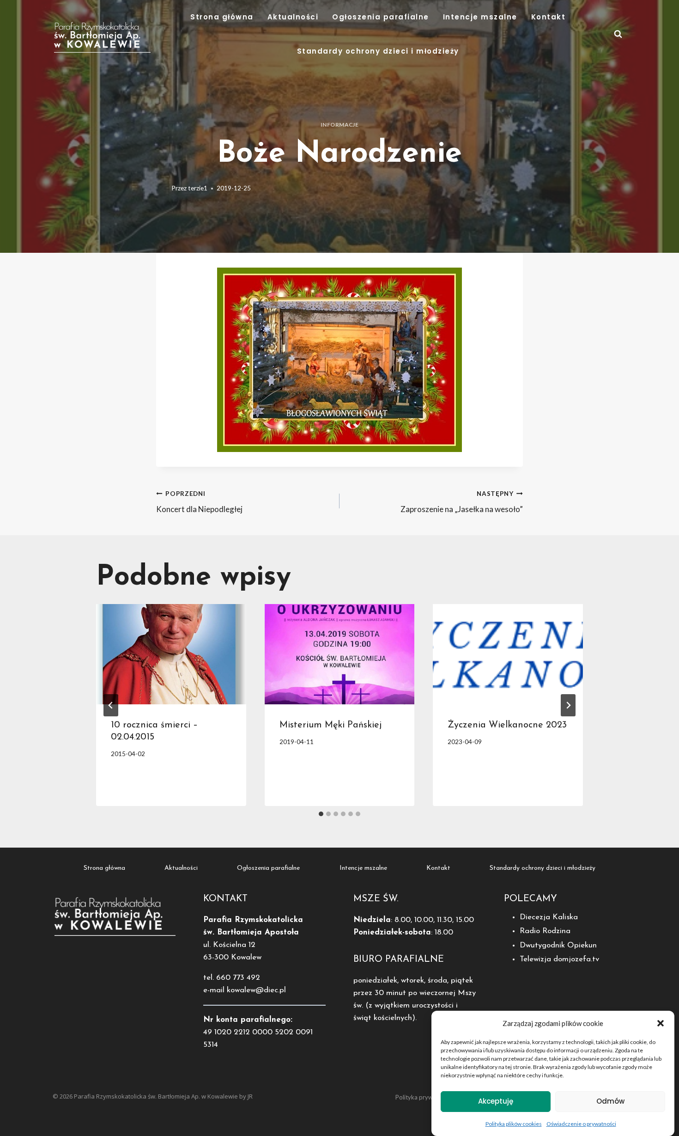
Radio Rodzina (545, 931)
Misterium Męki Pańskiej (330, 725)
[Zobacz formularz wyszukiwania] (618, 34)
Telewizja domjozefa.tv (559, 959)
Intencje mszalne (480, 17)
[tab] (321, 814)
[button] (660, 1023)
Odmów (610, 1101)
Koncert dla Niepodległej (199, 502)
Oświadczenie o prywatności (581, 1123)
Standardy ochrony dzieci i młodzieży (378, 51)
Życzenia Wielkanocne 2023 (507, 725)
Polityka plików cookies (513, 1123)
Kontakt (548, 17)
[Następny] (568, 705)
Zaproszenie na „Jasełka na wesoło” (461, 502)
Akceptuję (495, 1101)
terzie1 (197, 188)
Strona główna (222, 17)
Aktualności (293, 17)
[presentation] (171, 654)
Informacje (340, 124)
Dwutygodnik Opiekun (558, 945)
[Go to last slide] (110, 705)
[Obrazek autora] (162, 189)
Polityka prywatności (423, 1097)
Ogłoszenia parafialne (380, 17)
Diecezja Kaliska (549, 917)
